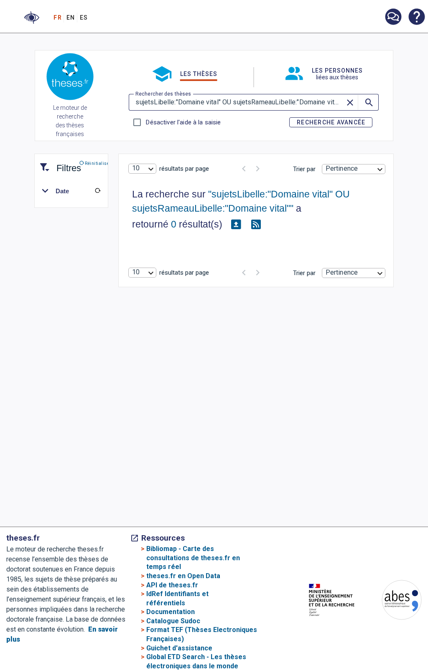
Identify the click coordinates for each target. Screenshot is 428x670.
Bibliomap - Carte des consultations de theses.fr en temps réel (193, 558)
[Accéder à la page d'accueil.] (70, 78)
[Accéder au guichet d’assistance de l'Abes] (393, 17)
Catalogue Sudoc (173, 621)
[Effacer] (350, 102)
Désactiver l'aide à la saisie (183, 122)
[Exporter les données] (236, 225)
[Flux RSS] (256, 225)
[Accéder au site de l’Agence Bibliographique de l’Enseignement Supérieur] (393, 601)
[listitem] (393, 17)
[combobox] (142, 168)
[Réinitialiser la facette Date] (98, 191)
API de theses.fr (172, 585)
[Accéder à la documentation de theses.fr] (416, 17)
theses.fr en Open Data (183, 576)
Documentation (170, 612)
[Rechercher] (368, 102)
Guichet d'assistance (179, 648)
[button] (32, 17)
